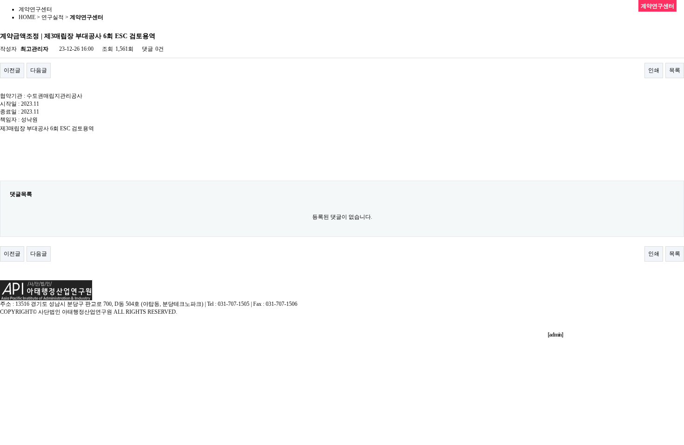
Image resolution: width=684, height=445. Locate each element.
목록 (674, 70)
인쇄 (653, 70)
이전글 (12, 70)
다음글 (38, 70)
